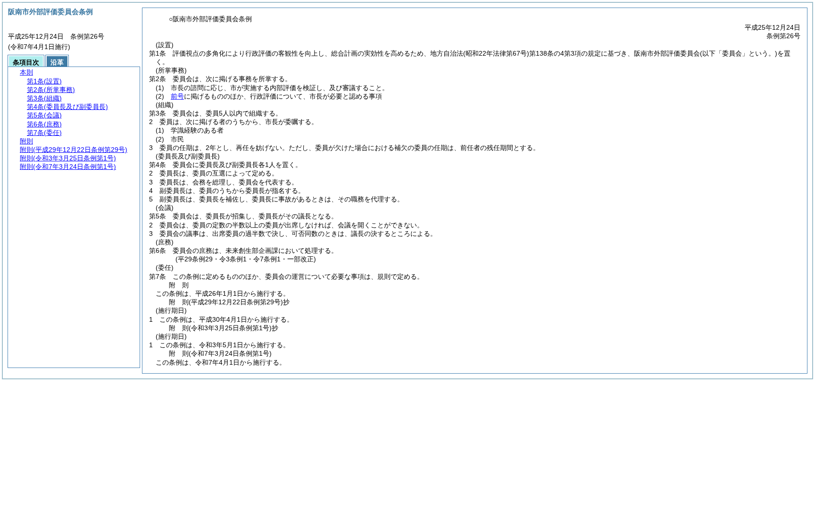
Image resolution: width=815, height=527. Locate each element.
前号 (177, 96)
